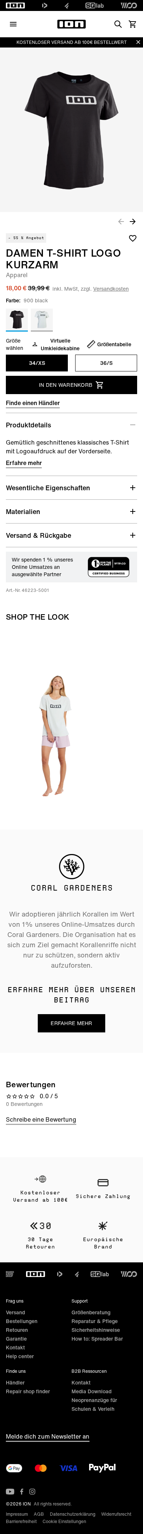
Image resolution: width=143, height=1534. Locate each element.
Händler (15, 1382)
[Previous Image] (121, 221)
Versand (15, 1312)
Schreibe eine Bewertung (41, 1119)
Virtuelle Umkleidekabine (60, 344)
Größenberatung (91, 1312)
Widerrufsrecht (116, 1514)
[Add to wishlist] (132, 238)
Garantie (16, 1338)
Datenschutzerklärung (72, 1514)
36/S (106, 363)
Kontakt (15, 1347)
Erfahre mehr (24, 462)
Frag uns (14, 1301)
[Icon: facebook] (21, 1492)
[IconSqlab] (94, 5)
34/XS (37, 363)
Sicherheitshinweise (96, 1330)
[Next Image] (132, 221)
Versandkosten (111, 288)
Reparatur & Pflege (95, 1321)
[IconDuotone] (45, 5)
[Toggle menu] (13, 24)
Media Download (91, 1391)
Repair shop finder (28, 1391)
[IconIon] (15, 5)
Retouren (17, 1330)
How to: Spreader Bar (97, 1338)
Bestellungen (21, 1321)
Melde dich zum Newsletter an (47, 1436)
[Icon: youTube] (10, 1492)
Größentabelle (114, 344)
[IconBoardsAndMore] (10, 1274)
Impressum (17, 1514)
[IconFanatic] (67, 5)
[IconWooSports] (129, 5)
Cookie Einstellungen (64, 1521)
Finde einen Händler (33, 402)
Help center (20, 1356)
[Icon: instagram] (32, 1492)
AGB (39, 1514)
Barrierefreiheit (21, 1521)
